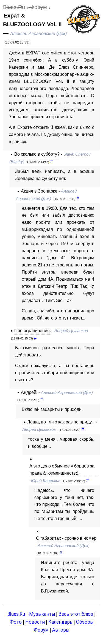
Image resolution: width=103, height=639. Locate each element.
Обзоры (84, 622)
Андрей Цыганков (71, 331)
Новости (35, 622)
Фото (16, 622)
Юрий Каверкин (45, 480)
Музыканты (42, 614)
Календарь (60, 622)
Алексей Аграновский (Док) (38, 33)
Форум (41, 630)
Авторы (60, 630)
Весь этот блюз (76, 614)
